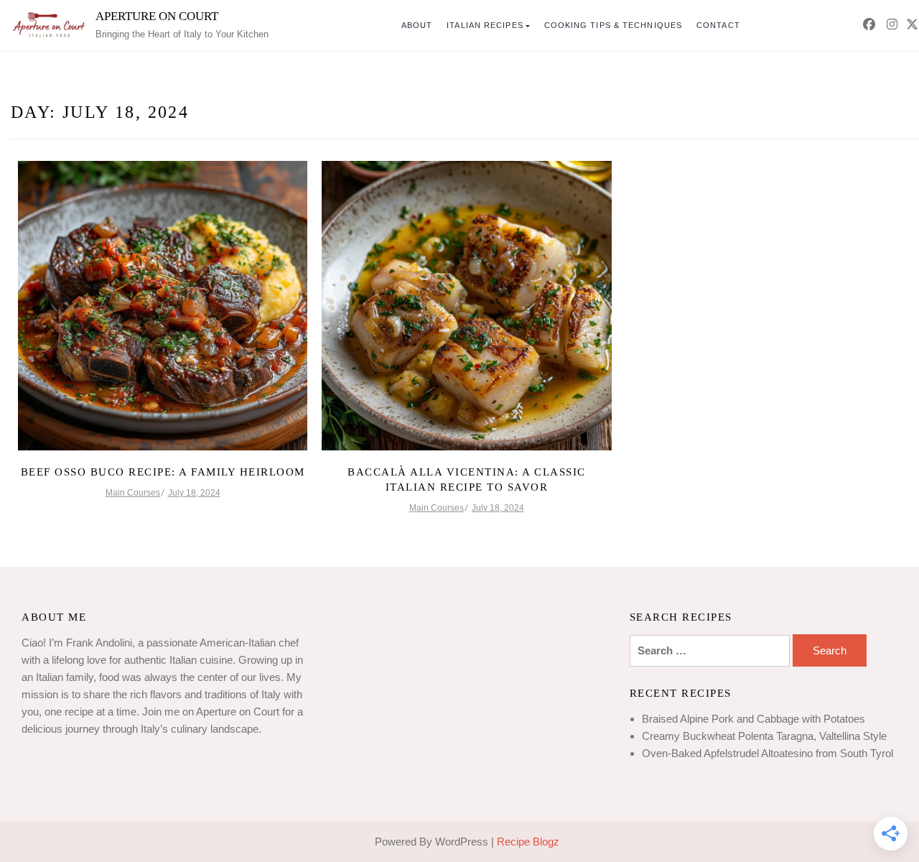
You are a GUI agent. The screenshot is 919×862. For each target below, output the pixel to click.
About (417, 25)
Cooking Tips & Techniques (613, 25)
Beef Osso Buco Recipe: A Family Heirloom (163, 472)
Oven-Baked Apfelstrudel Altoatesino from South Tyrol (767, 753)
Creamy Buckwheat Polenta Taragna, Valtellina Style (764, 736)
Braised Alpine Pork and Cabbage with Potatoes (753, 719)
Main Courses (133, 493)
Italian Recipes (485, 25)
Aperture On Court (156, 16)
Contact (718, 25)
